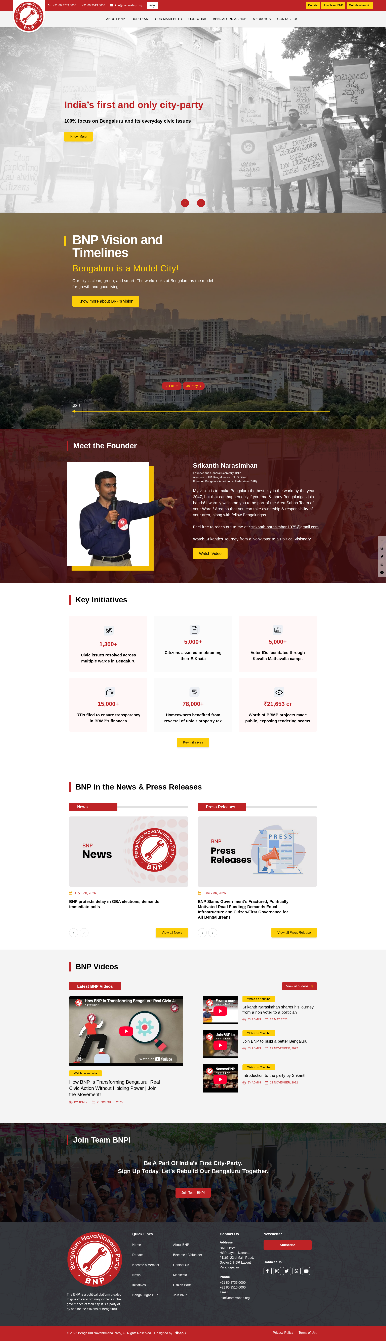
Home (136, 1245)
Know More (78, 136)
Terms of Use (308, 1332)
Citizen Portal (182, 1285)
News (136, 1275)
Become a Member (145, 1265)
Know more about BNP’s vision (105, 301)
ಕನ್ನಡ (152, 5)
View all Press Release (294, 932)
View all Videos (297, 986)
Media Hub (262, 19)
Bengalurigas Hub (229, 19)
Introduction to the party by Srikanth (274, 1075)
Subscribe (288, 1245)
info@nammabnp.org (128, 5)
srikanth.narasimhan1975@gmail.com (285, 527)
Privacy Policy (283, 1332)
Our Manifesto (168, 19)
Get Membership (359, 5)
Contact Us (287, 19)
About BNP (115, 19)
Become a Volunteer (187, 1255)
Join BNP (180, 1295)
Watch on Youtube (85, 1073)
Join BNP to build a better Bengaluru (274, 1041)
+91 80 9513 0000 (93, 5)
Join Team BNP (333, 5)
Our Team (140, 19)
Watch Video (210, 553)
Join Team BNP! (193, 1192)
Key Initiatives (193, 742)
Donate (312, 5)
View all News (172, 932)
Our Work (197, 19)
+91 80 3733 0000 (64, 5)
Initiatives (139, 1285)
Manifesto (180, 1275)
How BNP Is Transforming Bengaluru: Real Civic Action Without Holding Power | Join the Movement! (114, 1088)
